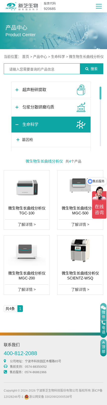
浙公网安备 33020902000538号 (50, 397)
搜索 (94, 69)
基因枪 (27, 139)
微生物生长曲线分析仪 (86, 57)
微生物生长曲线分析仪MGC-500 (80, 210)
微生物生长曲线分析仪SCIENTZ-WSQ (80, 275)
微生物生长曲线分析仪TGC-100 (27, 210)
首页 (25, 57)
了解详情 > (27, 224)
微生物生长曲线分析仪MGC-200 (27, 275)
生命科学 (58, 57)
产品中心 (40, 57)
